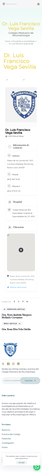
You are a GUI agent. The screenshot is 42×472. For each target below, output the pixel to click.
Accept (21, 462)
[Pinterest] (23, 301)
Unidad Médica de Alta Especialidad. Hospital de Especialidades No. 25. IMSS (23, 213)
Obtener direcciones (18, 287)
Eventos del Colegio (11, 434)
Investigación (8, 443)
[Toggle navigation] (33, 4)
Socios (4, 447)
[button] (21, 250)
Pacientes (6, 439)
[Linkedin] (27, 301)
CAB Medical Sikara (15, 136)
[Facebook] (14, 301)
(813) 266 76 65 (13, 179)
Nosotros (6, 430)
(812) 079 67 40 (13, 191)
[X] (18, 301)
